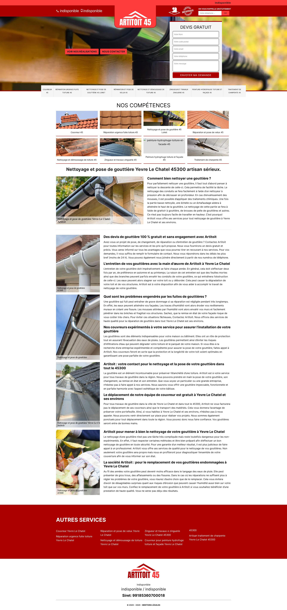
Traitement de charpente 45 (234, 91)
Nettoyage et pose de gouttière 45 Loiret (96, 91)
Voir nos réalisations (82, 51)
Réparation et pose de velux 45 (124, 91)
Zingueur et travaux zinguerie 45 (179, 91)
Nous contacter (113, 51)
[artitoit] (135, 16)
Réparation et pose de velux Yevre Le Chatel (119, 532)
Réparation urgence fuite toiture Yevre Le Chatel (74, 538)
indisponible (69, 11)
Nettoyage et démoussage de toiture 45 (151, 91)
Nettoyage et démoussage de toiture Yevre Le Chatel (121, 542)
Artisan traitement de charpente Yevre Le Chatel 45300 (207, 537)
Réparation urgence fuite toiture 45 (67, 91)
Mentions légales (151, 605)
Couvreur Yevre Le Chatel (70, 530)
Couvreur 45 (47, 91)
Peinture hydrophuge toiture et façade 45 (207, 91)
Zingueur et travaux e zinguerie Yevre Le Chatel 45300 (162, 532)
